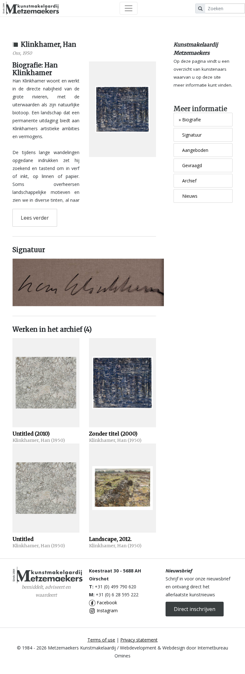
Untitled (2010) (31, 433)
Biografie (190, 120)
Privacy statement (139, 640)
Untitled (22, 539)
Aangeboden (193, 150)
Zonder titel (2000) (113, 433)
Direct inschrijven (194, 609)
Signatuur (190, 135)
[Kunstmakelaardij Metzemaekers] (31, 8)
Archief (188, 181)
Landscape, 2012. (110, 539)
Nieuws (188, 196)
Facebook (106, 603)
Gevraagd (190, 165)
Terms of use (101, 640)
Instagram (106, 610)
